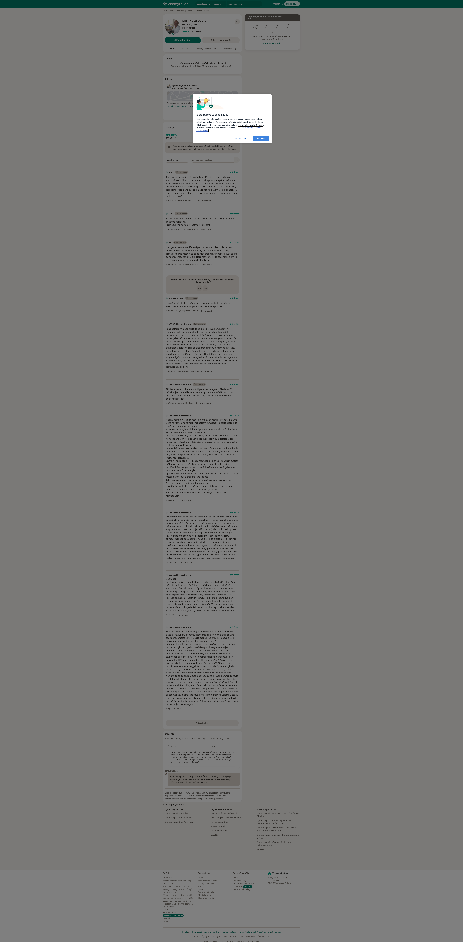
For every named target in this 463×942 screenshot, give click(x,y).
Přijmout (261, 138)
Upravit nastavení (243, 138)
